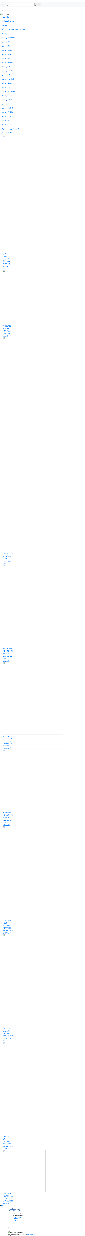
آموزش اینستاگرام (8, 21)
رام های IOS (6, 67)
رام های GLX (6, 54)
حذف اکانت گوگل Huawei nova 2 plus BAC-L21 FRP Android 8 (8, 1198)
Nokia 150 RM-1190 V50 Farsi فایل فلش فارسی (7, 331)
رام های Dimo (7, 50)
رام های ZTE (6, 124)
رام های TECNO (7, 108)
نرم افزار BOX (7, 133)
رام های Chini (7, 46)
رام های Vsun (6, 116)
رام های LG (6, 75)
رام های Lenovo (7, 71)
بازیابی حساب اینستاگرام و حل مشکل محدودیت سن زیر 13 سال (8, 558)
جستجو (37, 5)
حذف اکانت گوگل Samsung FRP (13, 29)
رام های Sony (7, 104)
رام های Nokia (7, 83)
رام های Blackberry (9, 38)
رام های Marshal (8, 79)
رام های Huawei (7, 62)
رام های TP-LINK (8, 112)
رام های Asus (6, 33)
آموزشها (4, 25)
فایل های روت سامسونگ (10, 129)
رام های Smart (7, 100)
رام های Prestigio (8, 87)
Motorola (5, 17)
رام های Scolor (7, 95)
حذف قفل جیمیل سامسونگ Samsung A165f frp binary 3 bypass (6, 261)
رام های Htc (6, 58)
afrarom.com (32, 1235)
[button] (82, 10)
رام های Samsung (8, 91)
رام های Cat (6, 42)
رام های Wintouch (8, 120)
